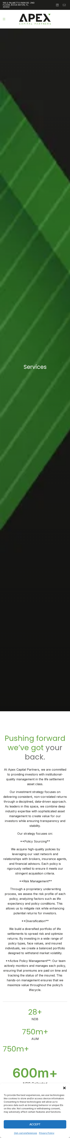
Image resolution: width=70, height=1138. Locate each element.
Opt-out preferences (25, 1133)
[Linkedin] (57, 5)
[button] (64, 1088)
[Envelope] (64, 5)
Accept (35, 1124)
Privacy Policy (46, 1133)
